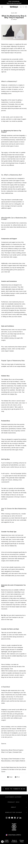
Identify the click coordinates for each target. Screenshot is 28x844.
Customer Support (13, 797)
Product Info (13, 802)
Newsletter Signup (13, 812)
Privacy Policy (22, 841)
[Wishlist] (23, 7)
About (13, 807)
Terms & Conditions (14, 841)
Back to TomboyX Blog (15, 788)
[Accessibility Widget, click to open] (2, 841)
